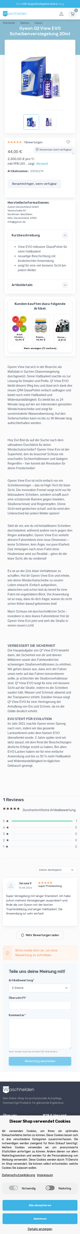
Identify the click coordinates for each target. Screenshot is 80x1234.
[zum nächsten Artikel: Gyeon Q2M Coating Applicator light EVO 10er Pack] (62, 23)
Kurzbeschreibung (26, 235)
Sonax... (62, 337)
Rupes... (40, 337)
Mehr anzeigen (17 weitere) (40, 348)
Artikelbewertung (21, 980)
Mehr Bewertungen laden (42, 935)
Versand (42, 163)
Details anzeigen (40, 1229)
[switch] (13, 1188)
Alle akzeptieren (40, 1205)
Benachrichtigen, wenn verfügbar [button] (34, 184)
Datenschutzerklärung (18, 1175)
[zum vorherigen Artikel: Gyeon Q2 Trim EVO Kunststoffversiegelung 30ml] (52, 23)
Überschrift (17, 998)
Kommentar (17, 1015)
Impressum (45, 1175)
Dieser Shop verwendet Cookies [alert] (40, 1121)
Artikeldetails (22, 285)
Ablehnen (40, 1218)
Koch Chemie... (19, 335)
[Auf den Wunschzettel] (68, 142)
